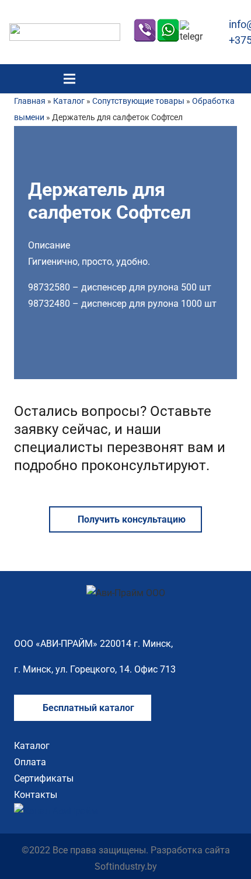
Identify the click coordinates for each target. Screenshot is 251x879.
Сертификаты (44, 778)
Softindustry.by (126, 866)
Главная (30, 101)
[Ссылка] (64, 32)
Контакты (35, 794)
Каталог (69, 101)
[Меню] (69, 78)
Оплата (30, 762)
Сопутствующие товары (138, 101)
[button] (235, 78)
